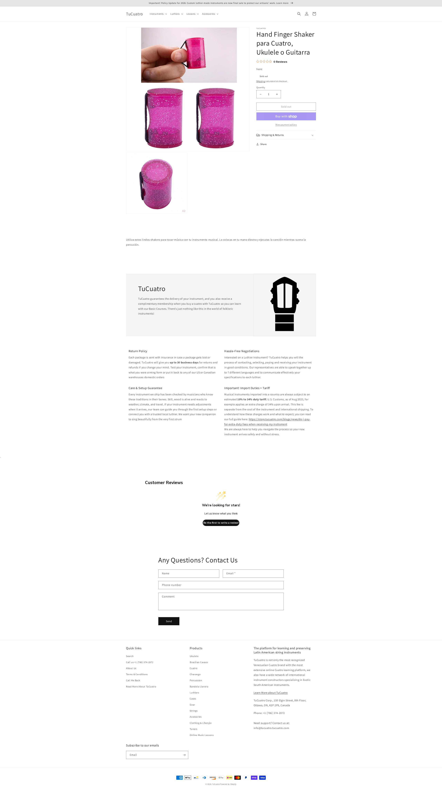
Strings (194, 710)
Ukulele (194, 656)
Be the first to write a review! (221, 522)
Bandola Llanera (199, 686)
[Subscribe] (184, 755)
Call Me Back (133, 680)
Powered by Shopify (228, 784)
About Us (131, 668)
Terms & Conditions (137, 674)
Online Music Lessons (202, 735)
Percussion (196, 680)
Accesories (195, 716)
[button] (158, 13)
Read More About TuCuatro (141, 686)
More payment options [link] (286, 124)
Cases (193, 698)
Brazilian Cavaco (199, 662)
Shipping (260, 81)
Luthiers (194, 692)
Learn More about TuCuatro (271, 692)
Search (130, 656)
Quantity (260, 87)
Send (169, 621)
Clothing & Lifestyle (201, 723)
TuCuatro (216, 784)
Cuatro (194, 668)
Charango (195, 674)
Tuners (193, 729)
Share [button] (263, 144)
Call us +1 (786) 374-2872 (139, 662)
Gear (192, 704)
